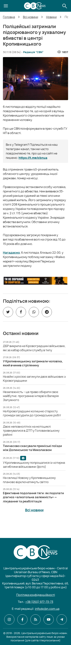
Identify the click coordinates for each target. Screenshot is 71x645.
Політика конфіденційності (35, 595)
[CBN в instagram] (9, 619)
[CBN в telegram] (62, 619)
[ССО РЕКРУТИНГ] (35, 281)
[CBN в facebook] (22, 619)
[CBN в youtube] (49, 619)
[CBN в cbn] (35, 619)
